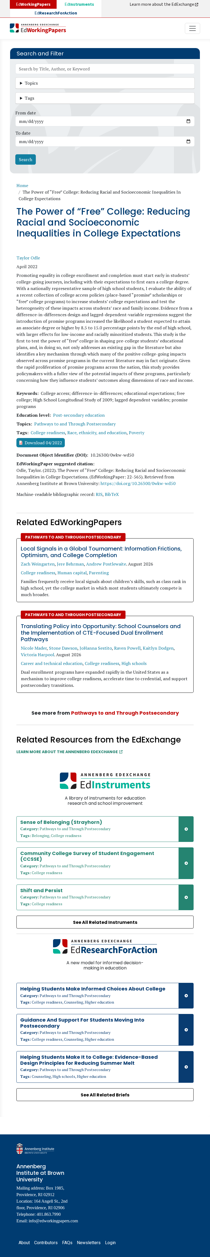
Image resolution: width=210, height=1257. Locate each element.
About (24, 1242)
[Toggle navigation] (192, 28)
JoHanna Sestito (96, 648)
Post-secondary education (79, 415)
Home (22, 185)
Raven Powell (127, 648)
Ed (79, 4)
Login (110, 1242)
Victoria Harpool (37, 655)
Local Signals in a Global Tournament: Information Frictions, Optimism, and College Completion (101, 552)
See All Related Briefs (105, 1095)
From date (25, 113)
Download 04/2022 (43, 443)
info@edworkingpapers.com (53, 1220)
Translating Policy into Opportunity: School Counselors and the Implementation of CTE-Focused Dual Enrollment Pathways (101, 632)
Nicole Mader (34, 648)
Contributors (46, 1242)
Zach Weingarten (38, 564)
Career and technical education (52, 663)
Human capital (72, 573)
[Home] (40, 28)
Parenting (99, 573)
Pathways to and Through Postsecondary (75, 424)
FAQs (67, 1242)
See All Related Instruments (105, 922)
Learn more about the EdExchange (162, 4)
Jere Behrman (70, 564)
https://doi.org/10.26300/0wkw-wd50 (138, 483)
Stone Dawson (63, 648)
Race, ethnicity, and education (97, 433)
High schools (134, 663)
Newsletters (89, 1242)
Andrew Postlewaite (106, 564)
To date (22, 133)
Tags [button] (29, 98)
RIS (99, 494)
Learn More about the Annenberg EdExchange (67, 752)
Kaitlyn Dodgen (158, 648)
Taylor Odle (28, 258)
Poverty (136, 433)
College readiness (48, 433)
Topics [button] (31, 83)
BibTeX (112, 494)
